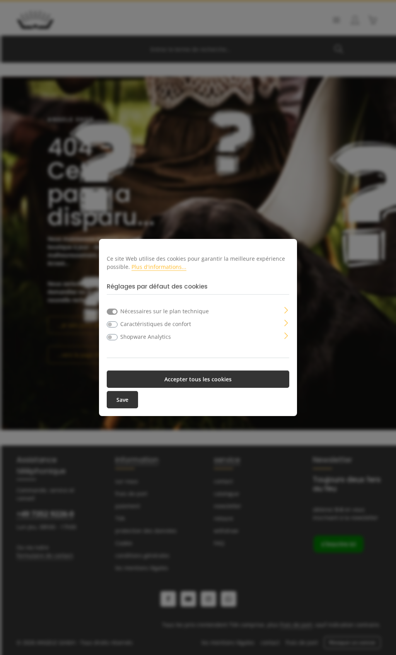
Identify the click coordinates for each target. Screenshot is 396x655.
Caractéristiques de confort (155, 324)
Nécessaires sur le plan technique (164, 311)
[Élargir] (286, 309)
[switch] (112, 324)
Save (122, 399)
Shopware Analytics (145, 336)
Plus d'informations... (158, 266)
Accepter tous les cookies (198, 379)
